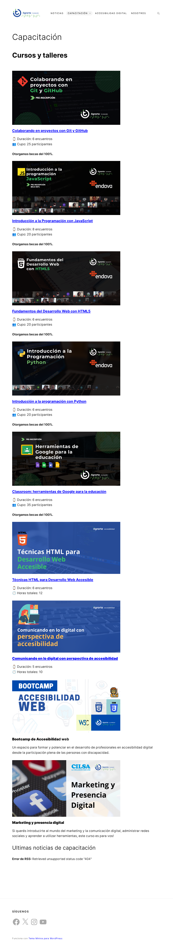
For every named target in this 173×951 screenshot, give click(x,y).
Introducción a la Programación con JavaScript (52, 221)
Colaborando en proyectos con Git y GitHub (50, 131)
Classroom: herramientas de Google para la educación (59, 491)
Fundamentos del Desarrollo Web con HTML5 (51, 311)
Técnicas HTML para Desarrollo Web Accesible (52, 580)
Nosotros (138, 13)
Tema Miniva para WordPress (46, 938)
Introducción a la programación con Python (49, 401)
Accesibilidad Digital (111, 13)
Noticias (57, 13)
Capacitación (78, 13)
